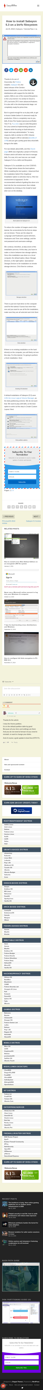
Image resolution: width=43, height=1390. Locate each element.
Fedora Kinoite (9, 956)
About (6, 759)
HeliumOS (7, 963)
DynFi (6, 1139)
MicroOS (7, 965)
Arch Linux (8, 827)
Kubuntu (7, 855)
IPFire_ (6, 1144)
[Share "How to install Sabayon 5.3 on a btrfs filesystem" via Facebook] (9, 507)
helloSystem (8, 1080)
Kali (5, 991)
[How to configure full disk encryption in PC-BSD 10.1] (21, 643)
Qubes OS (7, 998)
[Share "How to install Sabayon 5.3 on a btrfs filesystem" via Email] (30, 507)
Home (6, 1385)
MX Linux (7, 891)
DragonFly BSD (9, 1072)
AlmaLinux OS (9, 1111)
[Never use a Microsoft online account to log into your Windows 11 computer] (21, 579)
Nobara (6, 1027)
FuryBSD (7, 1075)
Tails (6, 1001)
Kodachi (7, 994)
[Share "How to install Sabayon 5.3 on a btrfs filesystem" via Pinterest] (17, 507)
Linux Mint (8, 858)
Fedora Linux (9, 832)
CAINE (6, 984)
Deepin (6, 886)
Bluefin (6, 932)
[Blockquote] (19, 695)
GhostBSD (8, 1077)
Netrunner (7, 894)
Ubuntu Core (8, 1101)
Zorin (6, 877)
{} (26, 695)
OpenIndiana (8, 1084)
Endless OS (8, 889)
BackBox (7, 979)
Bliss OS (7, 1046)
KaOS (6, 836)
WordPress (35, 1381)
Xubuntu (7, 874)
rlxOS (6, 839)
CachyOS (7, 910)
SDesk (6, 920)
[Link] (24, 695)
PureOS (7, 896)
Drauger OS (8, 1020)
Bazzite (6, 1015)
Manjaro (7, 917)
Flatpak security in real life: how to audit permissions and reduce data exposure (22, 1214)
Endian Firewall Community (14, 1142)
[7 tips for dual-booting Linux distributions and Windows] (21, 611)
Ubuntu (7, 870)
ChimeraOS (8, 1018)
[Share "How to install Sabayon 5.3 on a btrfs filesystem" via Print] (34, 507)
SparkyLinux (8, 898)
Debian (6, 829)
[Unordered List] (16, 695)
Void (5, 844)
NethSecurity (8, 1146)
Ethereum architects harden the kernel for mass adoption (23, 1224)
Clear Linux (8, 1113)
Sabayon (19, 29)
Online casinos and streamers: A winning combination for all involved (23, 1242)
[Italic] (6, 695)
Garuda (6, 915)
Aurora (6, 929)
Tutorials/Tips (28, 29)
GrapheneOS (8, 1051)
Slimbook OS (8, 865)
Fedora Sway (8, 960)
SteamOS (7, 1037)
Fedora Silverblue (10, 958)
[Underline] (9, 695)
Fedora (18, 82)
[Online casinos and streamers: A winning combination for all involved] (4, 1242)
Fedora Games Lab (11, 1022)
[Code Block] (21, 695)
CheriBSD (7, 1070)
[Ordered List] (14, 695)
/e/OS (6, 1049)
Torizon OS (8, 1099)
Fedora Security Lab (11, 987)
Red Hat (7, 1120)
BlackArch (8, 982)
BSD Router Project (11, 1137)
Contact (7, 770)
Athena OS (8, 977)
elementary (8, 853)
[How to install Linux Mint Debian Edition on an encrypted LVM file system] (21, 546)
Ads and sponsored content (14, 764)
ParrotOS (7, 996)
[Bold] (4, 695)
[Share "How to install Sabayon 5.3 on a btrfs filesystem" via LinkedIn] (21, 507)
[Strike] (11, 695)
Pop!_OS (7, 863)
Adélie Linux (8, 824)
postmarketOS (9, 1056)
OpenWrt (7, 1149)
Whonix (7, 1003)
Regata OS (8, 1032)
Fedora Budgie (9, 953)
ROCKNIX (7, 1034)
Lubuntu (7, 860)
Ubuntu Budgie (9, 872)
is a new (16, 124)
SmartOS (7, 1125)
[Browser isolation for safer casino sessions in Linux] (4, 1233)
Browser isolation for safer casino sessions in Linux (23, 1233)
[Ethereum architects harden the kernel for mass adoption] (4, 1224)
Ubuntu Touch (9, 1061)
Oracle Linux (8, 1118)
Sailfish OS (8, 1058)
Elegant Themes (17, 1381)
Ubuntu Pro (8, 1127)
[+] (29, 695)
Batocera (7, 1013)
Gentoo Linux (9, 834)
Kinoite (6, 934)
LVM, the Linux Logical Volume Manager (19, 398)
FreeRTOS (7, 1096)
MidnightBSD (9, 1082)
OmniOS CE (8, 1115)
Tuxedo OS (8, 867)
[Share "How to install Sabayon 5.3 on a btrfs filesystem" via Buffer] (26, 507)
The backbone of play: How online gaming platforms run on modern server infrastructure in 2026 (23, 1204)
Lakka (6, 1025)
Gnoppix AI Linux (10, 989)
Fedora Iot (8, 1094)
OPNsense (8, 1151)
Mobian (7, 1053)
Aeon (6, 944)
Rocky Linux (8, 1122)
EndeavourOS (9, 913)
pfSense (7, 1153)
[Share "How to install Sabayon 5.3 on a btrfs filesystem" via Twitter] (13, 507)
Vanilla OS (7, 901)
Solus (6, 841)
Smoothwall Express (11, 1156)
